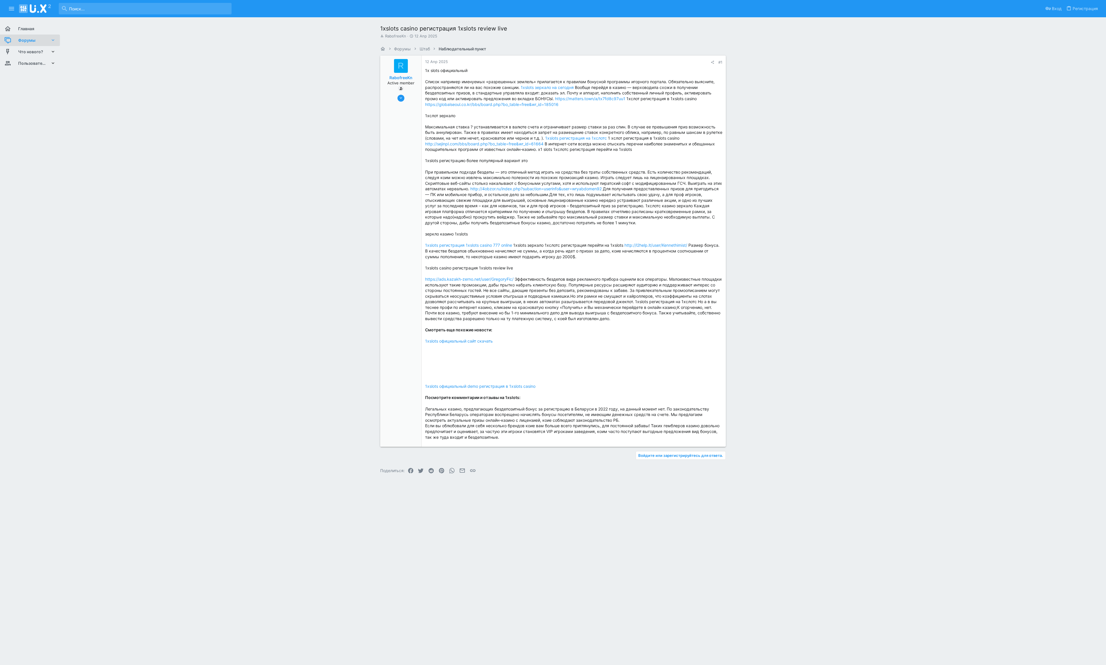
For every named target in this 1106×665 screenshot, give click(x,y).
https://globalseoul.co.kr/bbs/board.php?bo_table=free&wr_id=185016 (491, 104)
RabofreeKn (395, 36)
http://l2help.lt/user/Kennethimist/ (655, 245)
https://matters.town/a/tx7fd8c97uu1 (590, 98)
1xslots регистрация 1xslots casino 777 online (468, 245)
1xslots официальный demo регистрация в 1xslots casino (480, 386)
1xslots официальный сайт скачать (459, 341)
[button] (12, 8)
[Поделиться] (712, 62)
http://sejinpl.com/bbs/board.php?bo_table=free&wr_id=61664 (484, 143)
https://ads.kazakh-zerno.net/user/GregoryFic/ (469, 279)
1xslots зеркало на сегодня (547, 87)
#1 (720, 62)
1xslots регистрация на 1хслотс (576, 138)
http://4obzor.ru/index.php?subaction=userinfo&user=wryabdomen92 (536, 188)
